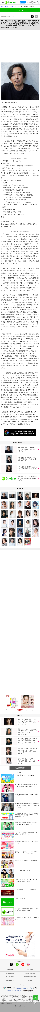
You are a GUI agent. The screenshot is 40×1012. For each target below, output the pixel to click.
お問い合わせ (30, 969)
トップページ (4, 6)
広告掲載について (10, 973)
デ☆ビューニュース (15, 6)
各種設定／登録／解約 (30, 973)
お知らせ (22, 2)
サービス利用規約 (10, 976)
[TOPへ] (35, 997)
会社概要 (30, 980)
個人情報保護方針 (10, 980)
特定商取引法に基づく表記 (30, 976)
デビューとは (10, 969)
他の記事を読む (20, 768)
